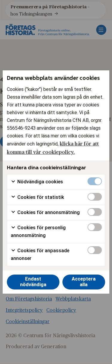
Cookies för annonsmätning (48, 212)
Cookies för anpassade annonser (40, 254)
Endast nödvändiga (33, 281)
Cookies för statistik (40, 197)
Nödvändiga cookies (39, 182)
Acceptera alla (84, 281)
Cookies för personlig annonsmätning (38, 231)
